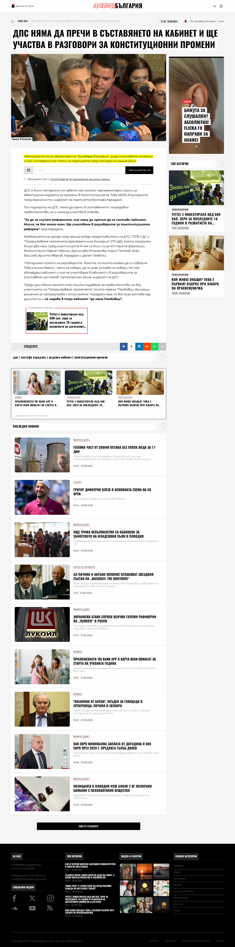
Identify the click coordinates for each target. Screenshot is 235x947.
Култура (178, 904)
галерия (178, 866)
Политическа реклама (196, 941)
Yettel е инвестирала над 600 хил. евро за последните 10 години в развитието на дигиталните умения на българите (196, 223)
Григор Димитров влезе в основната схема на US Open (112, 491)
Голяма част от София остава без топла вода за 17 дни (114, 449)
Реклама (170, 941)
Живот (177, 872)
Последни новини (26, 426)
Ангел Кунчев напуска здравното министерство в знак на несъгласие (90, 865)
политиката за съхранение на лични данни (80, 179)
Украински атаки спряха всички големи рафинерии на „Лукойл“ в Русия (114, 619)
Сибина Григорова (22, 868)
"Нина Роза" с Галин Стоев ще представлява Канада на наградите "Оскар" (88, 887)
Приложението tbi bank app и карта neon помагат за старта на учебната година (114, 661)
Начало (154, 941)
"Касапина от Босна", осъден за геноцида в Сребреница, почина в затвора (107, 703)
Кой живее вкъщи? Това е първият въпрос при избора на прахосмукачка (195, 283)
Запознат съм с (69, 179)
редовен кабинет (60, 357)
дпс (15, 357)
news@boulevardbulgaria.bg (28, 878)
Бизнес (177, 885)
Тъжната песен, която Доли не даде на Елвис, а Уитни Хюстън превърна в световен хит (89, 876)
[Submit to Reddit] (147, 346)
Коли (176, 910)
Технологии (180, 898)
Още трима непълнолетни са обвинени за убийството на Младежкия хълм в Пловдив (108, 534)
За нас (17, 856)
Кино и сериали (183, 891)
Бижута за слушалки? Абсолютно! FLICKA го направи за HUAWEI (196, 125)
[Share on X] (131, 346)
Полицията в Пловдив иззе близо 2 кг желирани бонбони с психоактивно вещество (112, 788)
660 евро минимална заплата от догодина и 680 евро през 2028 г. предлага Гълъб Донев (112, 746)
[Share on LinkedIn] (139, 346)
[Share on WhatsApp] (154, 346)
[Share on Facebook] (124, 346)
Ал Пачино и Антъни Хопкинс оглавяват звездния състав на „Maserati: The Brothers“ (113, 576)
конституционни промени (91, 357)
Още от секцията (88, 826)
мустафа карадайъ (33, 357)
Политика (179, 878)
